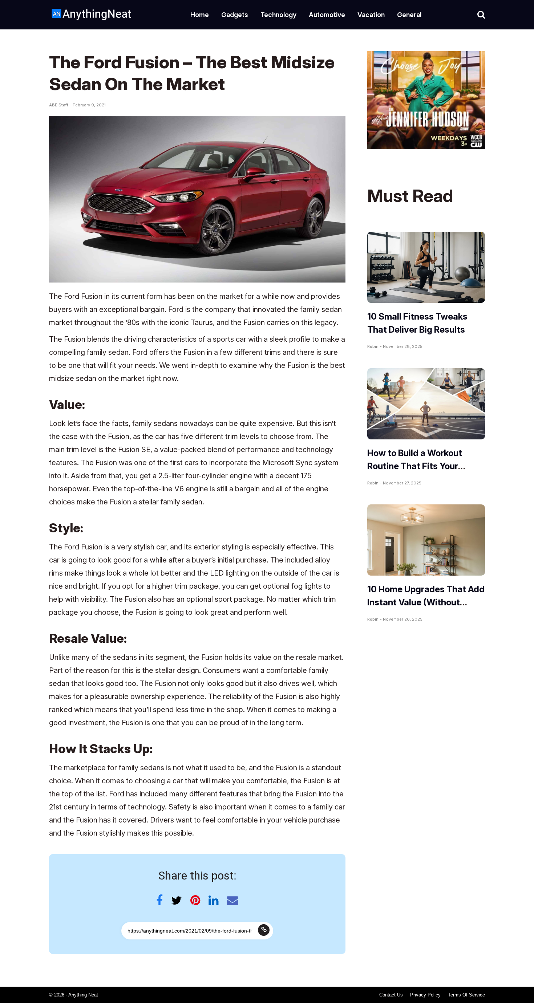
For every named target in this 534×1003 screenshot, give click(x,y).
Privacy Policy (425, 995)
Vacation (371, 15)
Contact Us (391, 995)
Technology (278, 15)
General (409, 15)
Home (199, 15)
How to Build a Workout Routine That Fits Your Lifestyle (414, 466)
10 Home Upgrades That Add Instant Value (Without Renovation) (426, 602)
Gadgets (234, 15)
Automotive (327, 15)
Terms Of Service (466, 995)
